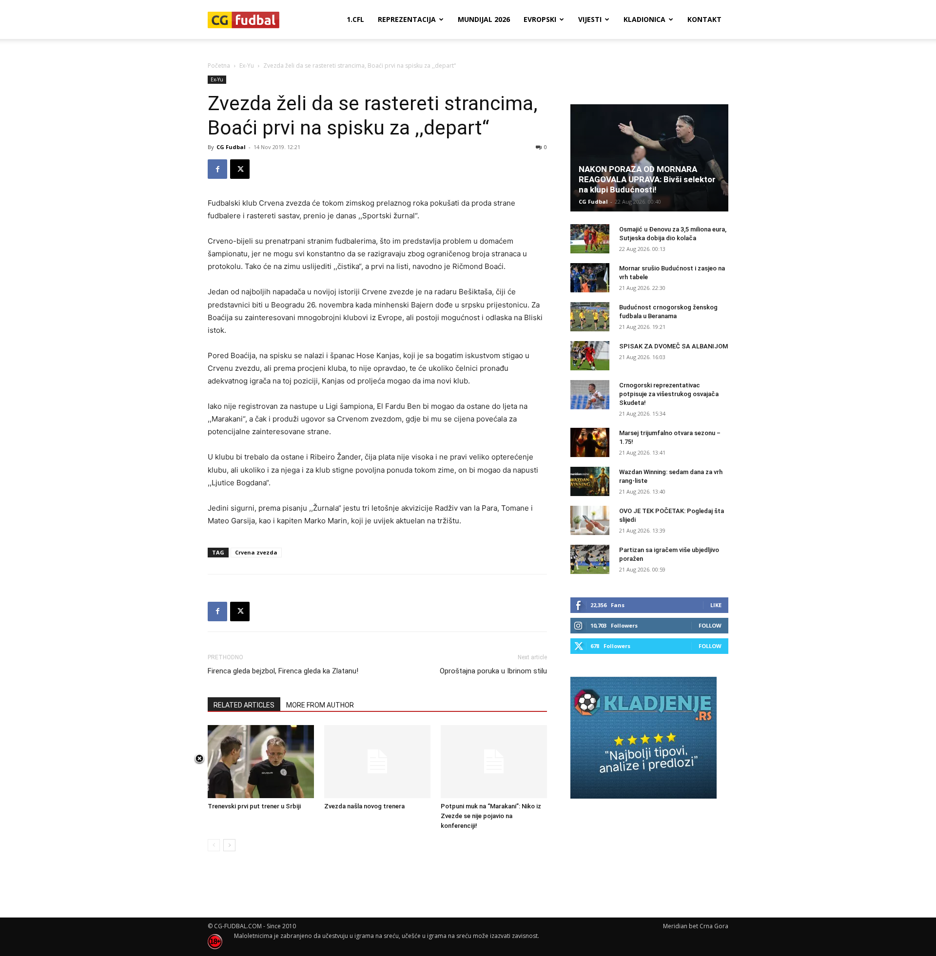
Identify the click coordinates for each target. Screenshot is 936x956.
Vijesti (590, 19)
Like (716, 605)
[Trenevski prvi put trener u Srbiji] (261, 761)
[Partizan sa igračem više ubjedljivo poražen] (589, 559)
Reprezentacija (407, 19)
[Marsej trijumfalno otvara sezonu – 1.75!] (589, 442)
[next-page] (229, 845)
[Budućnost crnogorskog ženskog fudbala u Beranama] (589, 316)
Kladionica (644, 19)
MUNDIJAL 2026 (484, 19)
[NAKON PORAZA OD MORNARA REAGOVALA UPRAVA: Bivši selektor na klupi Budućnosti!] (649, 157)
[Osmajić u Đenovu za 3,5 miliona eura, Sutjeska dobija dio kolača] (589, 238)
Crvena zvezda (256, 552)
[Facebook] (217, 169)
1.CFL (355, 19)
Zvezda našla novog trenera (364, 806)
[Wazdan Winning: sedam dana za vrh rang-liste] (589, 481)
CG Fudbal (231, 147)
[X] (240, 169)
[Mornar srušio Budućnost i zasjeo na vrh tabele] (589, 277)
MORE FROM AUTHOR (320, 705)
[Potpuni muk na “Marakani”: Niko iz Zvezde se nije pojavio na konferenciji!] (494, 761)
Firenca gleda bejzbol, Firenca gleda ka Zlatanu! (283, 671)
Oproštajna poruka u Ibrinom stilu (493, 671)
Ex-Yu (246, 65)
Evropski (540, 19)
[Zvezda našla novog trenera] (377, 761)
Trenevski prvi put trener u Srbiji (254, 806)
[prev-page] (214, 845)
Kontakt (704, 19)
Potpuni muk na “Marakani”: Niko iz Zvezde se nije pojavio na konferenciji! (491, 816)
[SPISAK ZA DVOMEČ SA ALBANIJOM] (589, 355)
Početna (219, 65)
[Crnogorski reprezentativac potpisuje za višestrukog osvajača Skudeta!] (589, 394)
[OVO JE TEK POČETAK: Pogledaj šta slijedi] (589, 520)
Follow (710, 625)
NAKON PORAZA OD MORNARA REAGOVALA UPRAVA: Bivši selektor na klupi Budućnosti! (647, 179)
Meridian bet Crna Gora (695, 926)
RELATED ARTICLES (244, 705)
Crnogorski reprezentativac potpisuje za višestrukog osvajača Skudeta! (669, 394)
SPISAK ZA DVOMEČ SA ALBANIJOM (673, 346)
